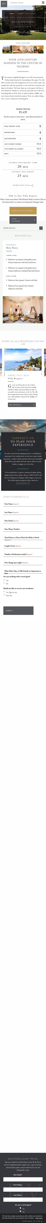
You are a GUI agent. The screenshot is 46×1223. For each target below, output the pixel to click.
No (7, 584)
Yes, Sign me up (11, 592)
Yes (7, 580)
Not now (9, 596)
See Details (15, 405)
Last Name (23, 1195)
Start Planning (16, 220)
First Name (23, 1185)
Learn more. (39, 1218)
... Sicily (20, 13)
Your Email (22, 1175)
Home (12, 13)
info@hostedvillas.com (23, 483)
